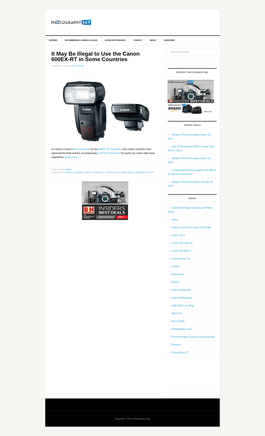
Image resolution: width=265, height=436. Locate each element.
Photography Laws (181, 329)
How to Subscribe (181, 290)
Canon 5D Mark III (181, 251)
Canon (68, 170)
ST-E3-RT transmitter (108, 153)
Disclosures (177, 274)
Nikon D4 (176, 313)
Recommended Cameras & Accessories (193, 337)
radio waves (127, 172)
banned (78, 172)
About (174, 219)
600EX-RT (69, 172)
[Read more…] (73, 157)
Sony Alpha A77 (180, 352)
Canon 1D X (178, 235)
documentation (82, 149)
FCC (103, 172)
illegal (116, 172)
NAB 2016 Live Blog (182, 305)
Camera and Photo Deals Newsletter (191, 227)
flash (109, 172)
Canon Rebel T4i (180, 258)
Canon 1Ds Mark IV (182, 243)
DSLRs (175, 282)
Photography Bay (71, 22)
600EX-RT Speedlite (109, 149)
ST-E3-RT (150, 172)
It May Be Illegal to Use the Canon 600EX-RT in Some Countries (95, 56)
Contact (175, 266)
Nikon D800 (177, 321)
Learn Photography (181, 297)
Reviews (176, 344)
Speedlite (140, 172)
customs (95, 172)
